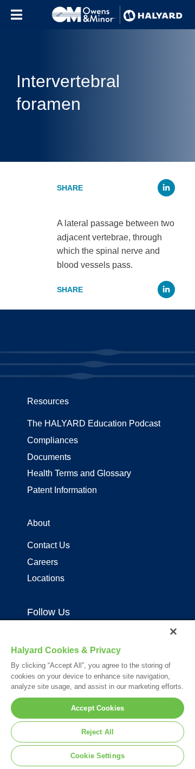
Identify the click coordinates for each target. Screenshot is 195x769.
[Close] (173, 631)
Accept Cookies (97, 708)
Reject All (97, 732)
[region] (97, 694)
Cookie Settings (97, 756)
